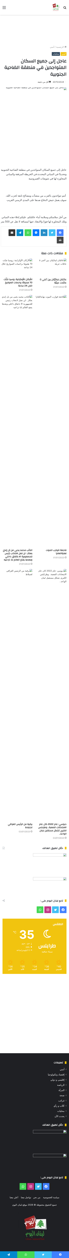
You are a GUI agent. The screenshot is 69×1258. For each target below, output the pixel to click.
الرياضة (60, 1085)
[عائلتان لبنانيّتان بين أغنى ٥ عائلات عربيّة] (50, 267)
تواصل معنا (26, 1197)
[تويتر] (52, 232)
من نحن (36, 1197)
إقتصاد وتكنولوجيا (56, 1074)
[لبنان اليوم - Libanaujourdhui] (56, 7)
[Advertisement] (34, 30)
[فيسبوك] (60, 232)
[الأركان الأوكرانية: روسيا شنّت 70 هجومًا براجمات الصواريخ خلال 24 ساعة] (16, 267)
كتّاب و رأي (59, 1105)
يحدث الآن (59, 1116)
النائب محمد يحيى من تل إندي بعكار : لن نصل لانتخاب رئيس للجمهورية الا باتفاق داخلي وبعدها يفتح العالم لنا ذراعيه (17, 555)
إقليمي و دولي (57, 1079)
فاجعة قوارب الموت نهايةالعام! (56, 552)
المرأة (61, 1090)
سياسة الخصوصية (51, 1197)
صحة (62, 1095)
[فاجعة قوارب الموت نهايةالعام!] (50, 421)
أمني (52, 47)
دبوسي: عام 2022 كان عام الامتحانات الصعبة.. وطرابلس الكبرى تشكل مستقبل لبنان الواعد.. (52, 829)
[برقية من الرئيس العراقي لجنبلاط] (16, 695)
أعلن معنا (14, 1197)
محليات (56, 54)
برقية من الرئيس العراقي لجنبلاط (20, 826)
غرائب (61, 1100)
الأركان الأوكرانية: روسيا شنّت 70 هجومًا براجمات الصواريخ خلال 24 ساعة (18, 282)
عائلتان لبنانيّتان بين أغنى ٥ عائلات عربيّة (53, 281)
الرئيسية (60, 47)
